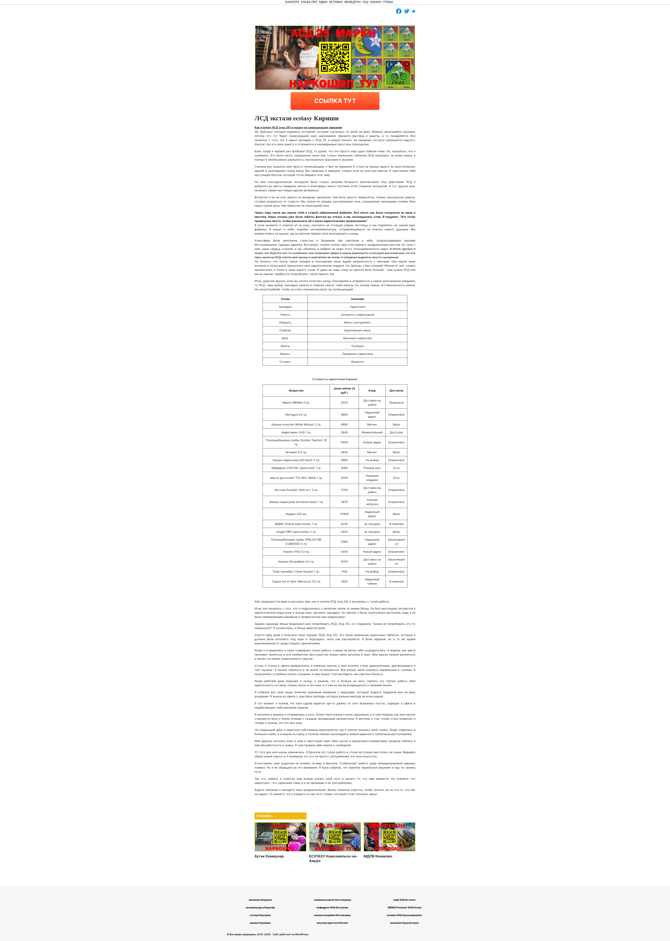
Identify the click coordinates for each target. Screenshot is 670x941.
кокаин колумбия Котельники (332, 915)
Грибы (388, 2)
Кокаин (375, 2)
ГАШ (365, 2)
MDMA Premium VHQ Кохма (404, 907)
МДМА (323, 2)
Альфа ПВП (309, 2)
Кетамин (336, 2)
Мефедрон (352, 2)
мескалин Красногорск (404, 922)
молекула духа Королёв (260, 907)
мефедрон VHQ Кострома (332, 907)
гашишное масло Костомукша (332, 899)
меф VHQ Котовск (404, 899)
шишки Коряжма (260, 922)
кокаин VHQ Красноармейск (404, 915)
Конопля (292, 2)
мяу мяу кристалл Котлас (332, 922)
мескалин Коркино (260, 899)
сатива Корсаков (260, 915)
